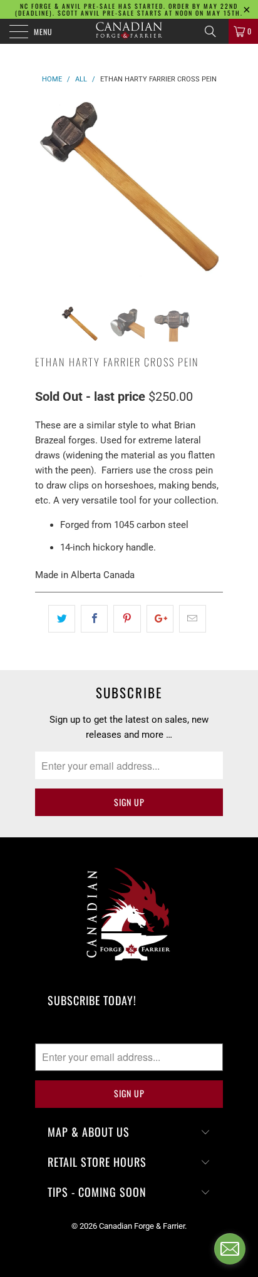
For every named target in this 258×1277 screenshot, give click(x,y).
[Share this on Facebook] (94, 619)
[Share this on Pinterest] (126, 619)
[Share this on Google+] (160, 619)
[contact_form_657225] (229, 1248)
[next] (211, 193)
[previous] (46, 193)
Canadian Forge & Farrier (142, 1226)
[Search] (215, 31)
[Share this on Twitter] (61, 619)
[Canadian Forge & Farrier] (129, 31)
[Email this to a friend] (192, 619)
